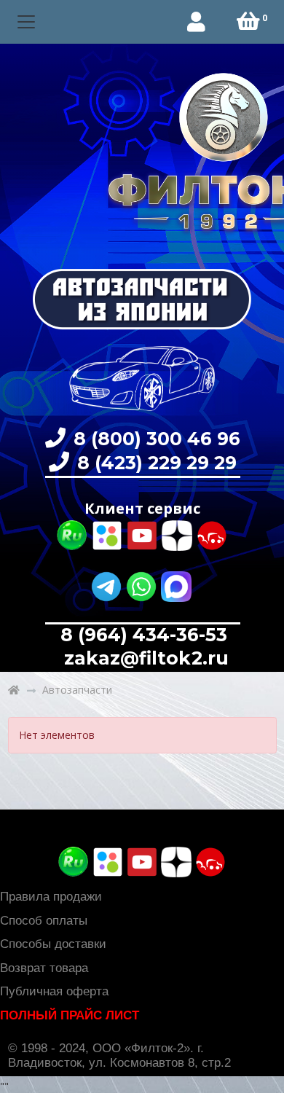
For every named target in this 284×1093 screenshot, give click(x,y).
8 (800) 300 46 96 (154, 439)
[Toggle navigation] (26, 22)
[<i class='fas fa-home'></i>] (14, 690)
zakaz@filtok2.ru (144, 658)
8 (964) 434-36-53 (143, 635)
